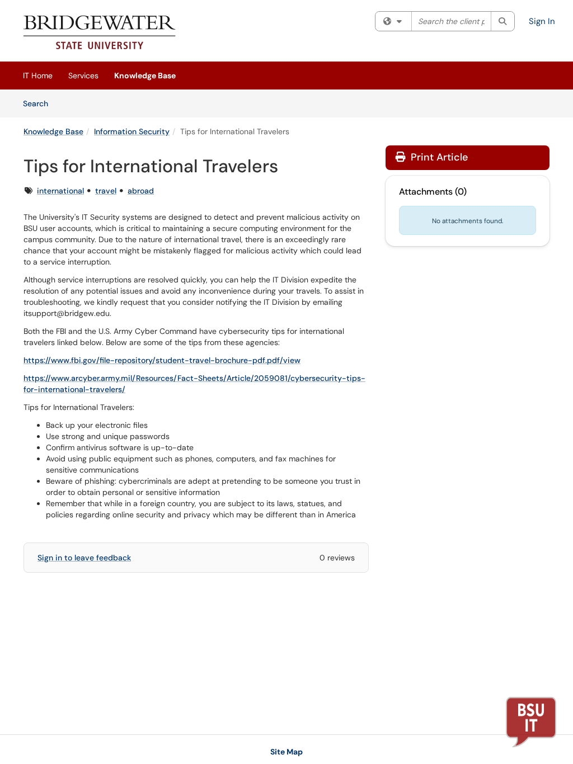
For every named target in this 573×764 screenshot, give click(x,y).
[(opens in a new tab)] (100, 33)
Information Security (132, 131)
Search (39, 103)
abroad (141, 191)
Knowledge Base (145, 75)
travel (105, 191)
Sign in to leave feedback (84, 558)
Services (83, 75)
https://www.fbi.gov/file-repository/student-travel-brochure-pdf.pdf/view (162, 360)
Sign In (542, 21)
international (60, 191)
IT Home (38, 75)
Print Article (438, 157)
